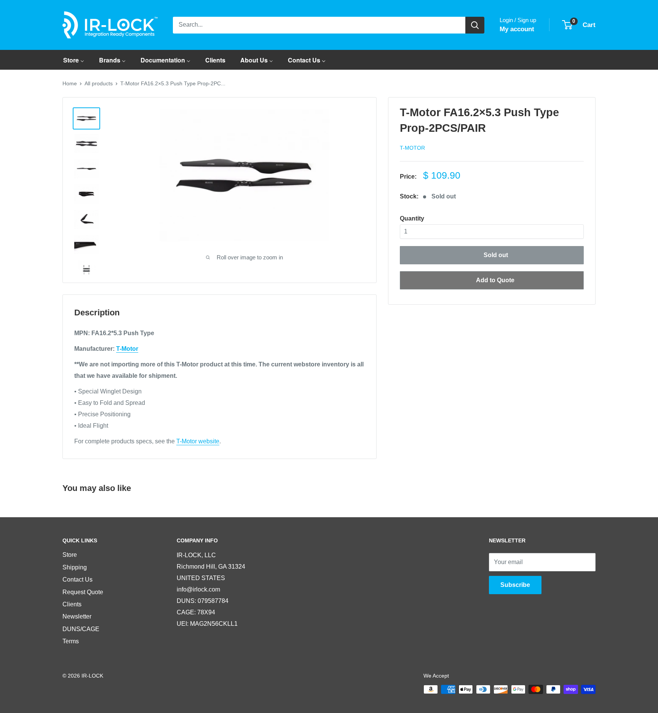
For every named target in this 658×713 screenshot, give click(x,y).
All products (99, 83)
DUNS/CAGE (80, 629)
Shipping (74, 567)
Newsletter (76, 616)
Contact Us (77, 579)
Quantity (412, 218)
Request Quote (82, 592)
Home (69, 83)
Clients (71, 604)
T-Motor (412, 148)
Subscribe (515, 585)
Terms (70, 641)
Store (69, 555)
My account (517, 29)
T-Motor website (197, 441)
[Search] (474, 25)
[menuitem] (73, 60)
